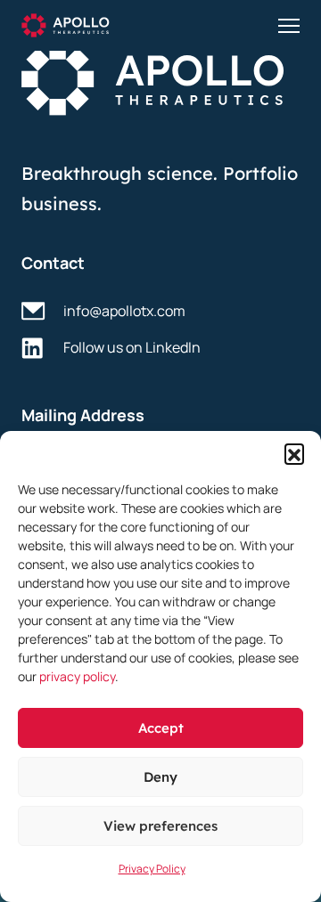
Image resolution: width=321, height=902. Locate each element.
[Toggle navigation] (289, 26)
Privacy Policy (152, 868)
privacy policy (77, 676)
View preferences (160, 825)
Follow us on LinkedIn (132, 347)
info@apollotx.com (124, 311)
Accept (161, 727)
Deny (160, 776)
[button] (294, 453)
